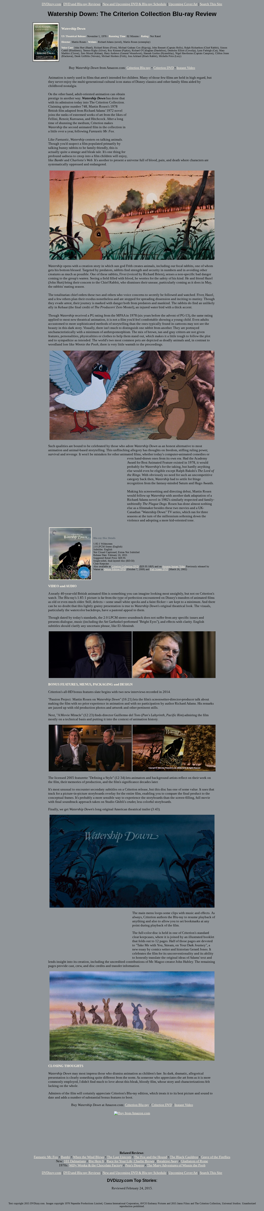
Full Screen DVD (159, 569)
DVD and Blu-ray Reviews (81, 4)
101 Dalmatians (75, 1161)
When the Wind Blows (88, 1157)
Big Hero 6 (96, 1161)
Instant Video (186, 68)
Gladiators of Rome (194, 1161)
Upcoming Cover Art (183, 4)
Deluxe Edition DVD (115, 569)
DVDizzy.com (51, 4)
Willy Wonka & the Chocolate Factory (95, 1165)
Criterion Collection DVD (125, 566)
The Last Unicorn (119, 1157)
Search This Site (211, 4)
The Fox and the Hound (150, 1157)
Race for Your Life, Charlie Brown (130, 1161)
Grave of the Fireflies (215, 1157)
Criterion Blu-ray (139, 68)
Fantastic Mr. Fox (46, 1157)
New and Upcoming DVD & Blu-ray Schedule (134, 4)
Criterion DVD (163, 68)
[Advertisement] (171, 121)
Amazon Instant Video (173, 566)
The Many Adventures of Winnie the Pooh (176, 1165)
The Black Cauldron (184, 1157)
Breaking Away (167, 1161)
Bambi (65, 1157)
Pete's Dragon (134, 1165)
